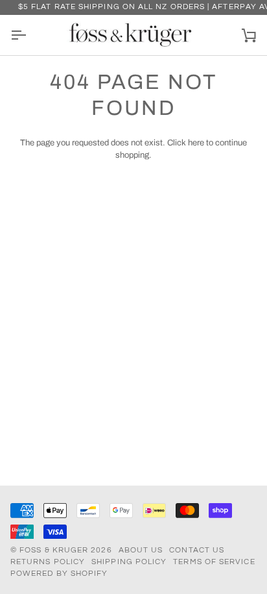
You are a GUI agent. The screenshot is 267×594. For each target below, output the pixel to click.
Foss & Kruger (55, 550)
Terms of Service (214, 562)
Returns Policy (47, 562)
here (196, 142)
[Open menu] (29, 35)
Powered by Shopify (59, 573)
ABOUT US (141, 550)
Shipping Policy (129, 562)
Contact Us (196, 550)
